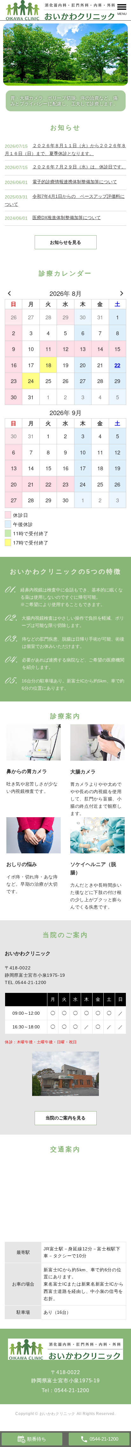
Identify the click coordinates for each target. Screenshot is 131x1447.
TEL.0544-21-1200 (25, 982)
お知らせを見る (65, 242)
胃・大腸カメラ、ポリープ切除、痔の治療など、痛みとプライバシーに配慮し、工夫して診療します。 (64, 100)
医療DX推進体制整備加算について (66, 217)
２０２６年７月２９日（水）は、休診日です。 (79, 166)
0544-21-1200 (71, 1390)
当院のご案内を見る (65, 1117)
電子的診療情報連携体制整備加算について (74, 181)
